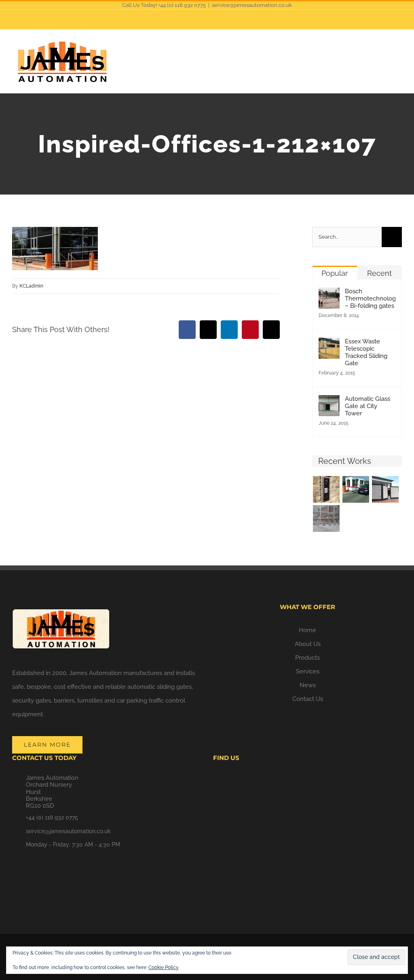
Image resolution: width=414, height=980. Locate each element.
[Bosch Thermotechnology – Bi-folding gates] (329, 294)
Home (307, 630)
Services (307, 671)
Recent (379, 273)
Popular (334, 273)
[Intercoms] (326, 489)
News (308, 685)
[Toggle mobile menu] (398, 52)
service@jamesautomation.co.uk (252, 5)
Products (307, 657)
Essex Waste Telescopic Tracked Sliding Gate (366, 352)
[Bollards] (326, 518)
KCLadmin (31, 286)
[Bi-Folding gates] (385, 489)
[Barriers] (356, 489)
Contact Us (307, 699)
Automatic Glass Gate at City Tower (367, 406)
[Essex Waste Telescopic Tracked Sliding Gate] (329, 344)
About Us (308, 644)
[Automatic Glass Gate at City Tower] (329, 402)
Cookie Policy (163, 967)
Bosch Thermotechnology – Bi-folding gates (370, 298)
